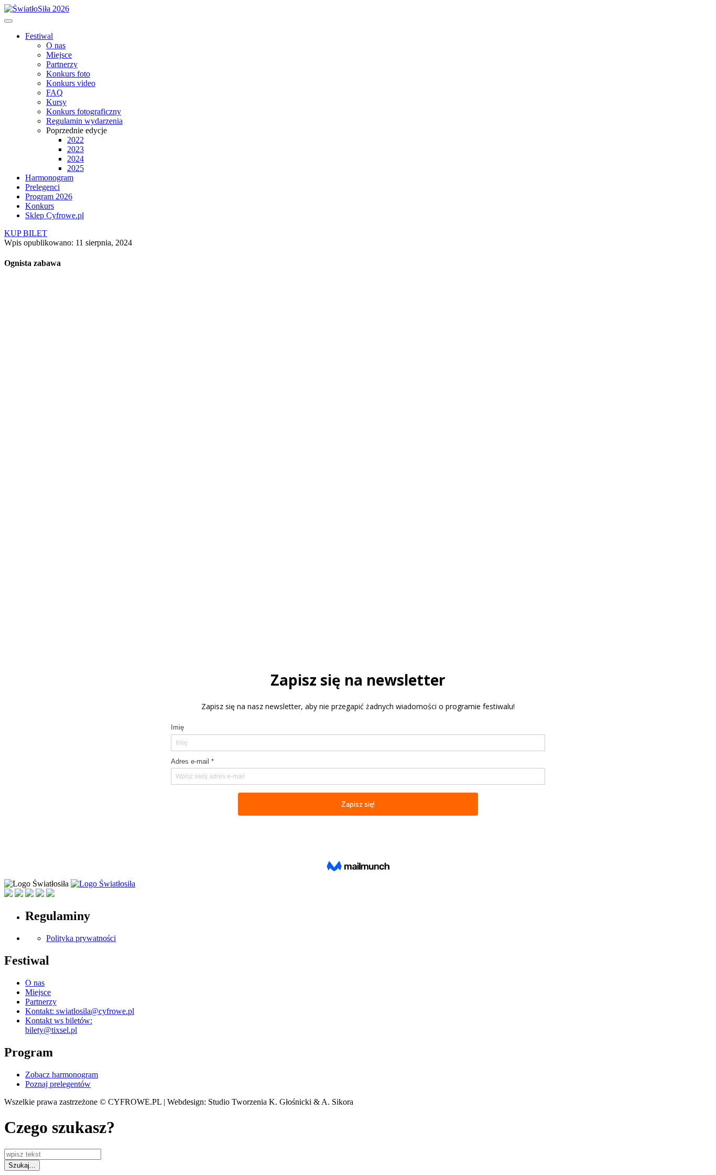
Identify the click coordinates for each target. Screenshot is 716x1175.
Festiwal (39, 35)
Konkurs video (70, 83)
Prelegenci (42, 187)
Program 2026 (48, 196)
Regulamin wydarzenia (84, 120)
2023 (75, 149)
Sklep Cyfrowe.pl (54, 215)
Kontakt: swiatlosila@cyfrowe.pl (79, 1011)
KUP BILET (25, 233)
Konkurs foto (68, 73)
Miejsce (59, 54)
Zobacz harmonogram (61, 1074)
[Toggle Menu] (8, 21)
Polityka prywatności (81, 938)
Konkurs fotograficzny (83, 111)
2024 (75, 158)
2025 (75, 168)
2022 (75, 139)
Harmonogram (49, 177)
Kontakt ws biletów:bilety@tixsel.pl (58, 1025)
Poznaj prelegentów (58, 1084)
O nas (56, 45)
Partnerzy (62, 64)
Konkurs (39, 205)
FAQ (54, 92)
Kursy (56, 102)
